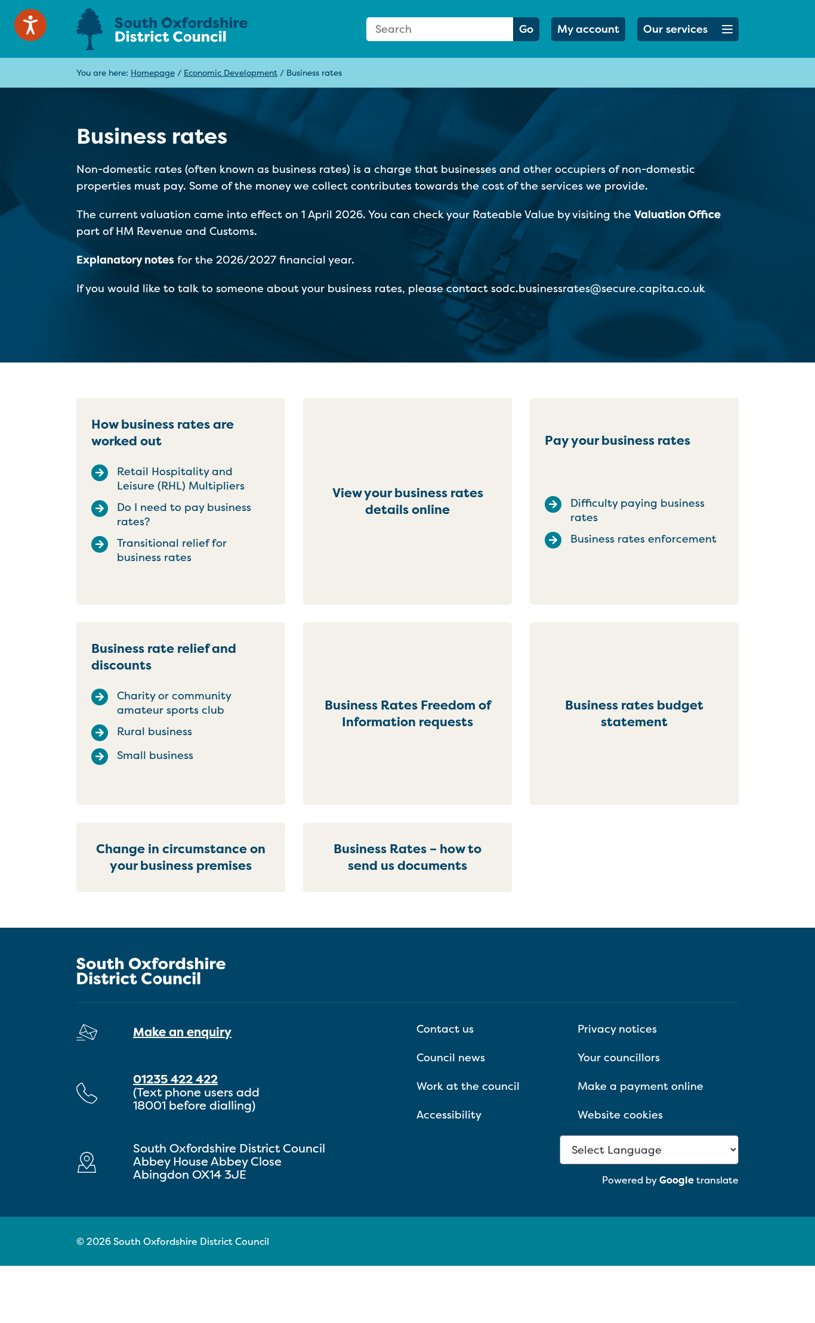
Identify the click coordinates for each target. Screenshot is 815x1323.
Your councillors (619, 1057)
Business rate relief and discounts (163, 657)
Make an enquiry (182, 1032)
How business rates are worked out (162, 433)
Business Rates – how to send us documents (407, 857)
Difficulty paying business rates (637, 510)
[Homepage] (180, 29)
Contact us (445, 1028)
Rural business (154, 731)
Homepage (153, 72)
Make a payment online (640, 1086)
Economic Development (230, 72)
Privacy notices (617, 1028)
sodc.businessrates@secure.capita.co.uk (598, 288)
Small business (155, 755)
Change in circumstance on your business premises (181, 857)
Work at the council (468, 1086)
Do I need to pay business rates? (184, 514)
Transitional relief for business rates (172, 550)
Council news (450, 1057)
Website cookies (620, 1114)
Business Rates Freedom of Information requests (408, 713)
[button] (688, 29)
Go (526, 28)
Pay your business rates (617, 440)
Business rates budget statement (634, 713)
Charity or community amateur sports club (174, 703)
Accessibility (448, 1114)
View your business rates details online (407, 501)
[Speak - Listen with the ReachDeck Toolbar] (30, 25)
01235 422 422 (175, 1079)
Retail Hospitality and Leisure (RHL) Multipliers (181, 478)
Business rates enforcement (643, 539)
